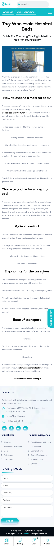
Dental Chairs (37, 451)
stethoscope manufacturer (31, 368)
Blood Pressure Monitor (41, 442)
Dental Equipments (39, 455)
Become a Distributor (26, 12)
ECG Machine (37, 459)
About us (7, 442)
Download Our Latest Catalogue (27, 378)
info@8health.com (16, 416)
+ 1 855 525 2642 (15, 420)
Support (39, 530)
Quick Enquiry (50, 318)
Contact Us (8, 459)
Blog (6, 451)
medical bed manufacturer (13, 112)
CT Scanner (36, 446)
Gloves (34, 463)
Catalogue (8, 12)
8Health (26, 533)
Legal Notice (29, 530)
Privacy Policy (17, 530)
